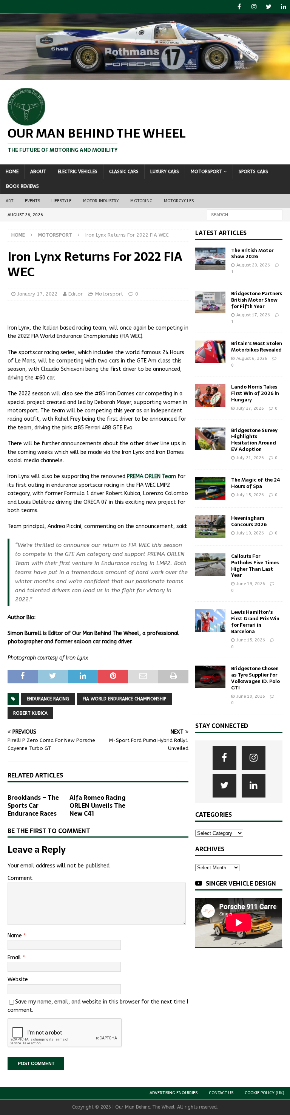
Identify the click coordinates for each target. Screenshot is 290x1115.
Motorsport (206, 171)
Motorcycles (179, 200)
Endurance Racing (48, 699)
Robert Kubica (30, 713)
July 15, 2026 (250, 494)
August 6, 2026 (251, 358)
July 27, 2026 (250, 408)
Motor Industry (101, 200)
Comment (20, 878)
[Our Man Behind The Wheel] (145, 76)
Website (18, 979)
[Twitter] (268, 6)
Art (10, 200)
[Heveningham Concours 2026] (210, 526)
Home (12, 171)
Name (15, 935)
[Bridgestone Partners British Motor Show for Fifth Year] (210, 302)
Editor (75, 294)
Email (15, 957)
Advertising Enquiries (173, 1092)
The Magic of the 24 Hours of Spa (255, 483)
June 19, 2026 (250, 583)
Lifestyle (61, 200)
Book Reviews (22, 186)
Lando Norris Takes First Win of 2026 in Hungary (255, 393)
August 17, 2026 (253, 315)
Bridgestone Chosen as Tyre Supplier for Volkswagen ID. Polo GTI (255, 678)
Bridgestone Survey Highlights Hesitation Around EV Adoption (254, 440)
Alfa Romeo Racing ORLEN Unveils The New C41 (97, 805)
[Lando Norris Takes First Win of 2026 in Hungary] (210, 395)
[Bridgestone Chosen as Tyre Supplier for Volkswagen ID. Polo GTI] (210, 677)
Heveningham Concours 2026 (249, 521)
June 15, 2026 (250, 640)
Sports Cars (253, 171)
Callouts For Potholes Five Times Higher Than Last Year (255, 565)
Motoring (141, 200)
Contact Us (221, 1092)
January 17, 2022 (37, 294)
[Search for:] (244, 214)
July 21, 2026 (250, 457)
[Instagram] (254, 6)
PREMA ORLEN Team (151, 476)
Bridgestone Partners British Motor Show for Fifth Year (256, 300)
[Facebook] (239, 6)
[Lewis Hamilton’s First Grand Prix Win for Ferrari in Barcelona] (210, 620)
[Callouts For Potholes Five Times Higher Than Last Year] (210, 564)
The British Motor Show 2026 (252, 253)
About (38, 171)
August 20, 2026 (253, 265)
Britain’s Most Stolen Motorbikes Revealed (256, 346)
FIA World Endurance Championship (124, 699)
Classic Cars (124, 171)
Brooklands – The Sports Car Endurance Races (33, 805)
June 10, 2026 (250, 696)
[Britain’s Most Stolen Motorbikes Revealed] (210, 352)
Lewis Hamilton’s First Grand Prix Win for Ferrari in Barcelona (255, 621)
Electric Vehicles (77, 171)
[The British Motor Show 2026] (210, 259)
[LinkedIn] (283, 6)
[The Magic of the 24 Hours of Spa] (210, 488)
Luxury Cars (164, 171)
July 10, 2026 (250, 533)
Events (32, 200)
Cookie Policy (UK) (264, 1092)
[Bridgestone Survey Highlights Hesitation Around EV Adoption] (210, 438)
